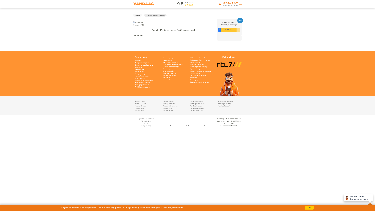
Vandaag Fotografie (224, 106)
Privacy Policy (146, 121)
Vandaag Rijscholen (169, 104)
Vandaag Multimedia (196, 101)
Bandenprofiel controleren (171, 62)
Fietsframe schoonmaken (198, 58)
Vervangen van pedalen (142, 82)
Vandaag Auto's (140, 101)
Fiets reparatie (139, 69)
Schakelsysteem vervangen (199, 67)
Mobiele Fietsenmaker (142, 76)
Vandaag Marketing (224, 104)
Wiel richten (166, 77)
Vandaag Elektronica (197, 108)
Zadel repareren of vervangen (199, 82)
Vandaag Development (225, 101)
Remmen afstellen (168, 71)
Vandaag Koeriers (140, 106)
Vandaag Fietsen (168, 108)
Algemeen (138, 60)
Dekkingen (138, 67)
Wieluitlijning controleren (142, 87)
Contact (145, 123)
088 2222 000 (230, 2)
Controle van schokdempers (144, 65)
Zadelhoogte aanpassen (170, 80)
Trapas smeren (195, 73)
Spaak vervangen (196, 69)
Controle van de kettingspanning (173, 64)
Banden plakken (168, 60)
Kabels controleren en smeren (200, 60)
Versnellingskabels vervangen (144, 80)
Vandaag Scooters (196, 106)
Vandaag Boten (139, 110)
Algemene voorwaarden (146, 119)
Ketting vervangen (140, 74)
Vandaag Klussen (140, 104)
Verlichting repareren (169, 73)
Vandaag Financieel (196, 110)
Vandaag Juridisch (168, 110)
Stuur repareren (140, 78)
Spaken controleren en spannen (200, 71)
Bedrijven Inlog (146, 126)
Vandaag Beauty (140, 108)
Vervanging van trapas (142, 85)
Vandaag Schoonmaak (197, 104)
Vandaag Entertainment (170, 106)
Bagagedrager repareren (142, 63)
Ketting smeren (195, 62)
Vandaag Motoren (168, 101)
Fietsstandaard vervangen (171, 67)
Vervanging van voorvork (198, 80)
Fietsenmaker (139, 71)
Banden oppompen (169, 58)
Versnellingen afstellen (170, 75)
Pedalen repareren (168, 69)
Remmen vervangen (197, 64)
